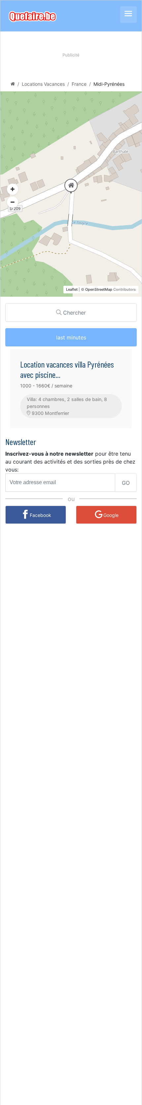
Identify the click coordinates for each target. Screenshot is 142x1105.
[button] (12, 202)
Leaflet (72, 289)
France (79, 84)
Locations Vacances (43, 84)
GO (126, 482)
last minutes (71, 337)
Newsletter (20, 441)
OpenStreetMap (98, 289)
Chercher (73, 312)
